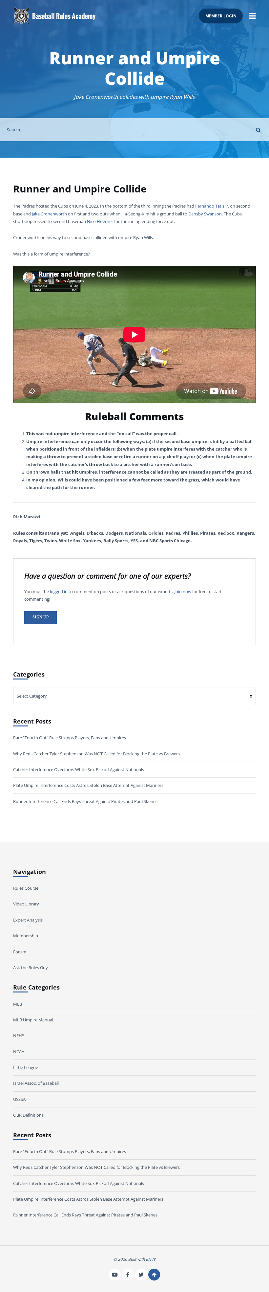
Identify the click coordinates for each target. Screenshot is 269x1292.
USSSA (19, 1099)
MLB (17, 1004)
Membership (25, 936)
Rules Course (25, 888)
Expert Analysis (28, 920)
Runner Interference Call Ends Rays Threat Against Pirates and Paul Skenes (85, 801)
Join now (183, 591)
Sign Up (40, 617)
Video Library (26, 904)
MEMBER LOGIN (221, 15)
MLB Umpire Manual (33, 1020)
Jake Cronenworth (49, 214)
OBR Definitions (28, 1115)
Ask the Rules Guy (30, 968)
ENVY (151, 1259)
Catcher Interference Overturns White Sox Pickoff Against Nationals (78, 769)
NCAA (18, 1052)
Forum (19, 952)
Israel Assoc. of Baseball (36, 1083)
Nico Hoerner (100, 221)
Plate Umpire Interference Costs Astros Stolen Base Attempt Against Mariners (88, 785)
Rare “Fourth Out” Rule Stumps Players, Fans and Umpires (69, 738)
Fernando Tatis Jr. (212, 206)
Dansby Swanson (205, 214)
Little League (25, 1068)
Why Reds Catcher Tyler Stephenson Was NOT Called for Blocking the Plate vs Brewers (96, 754)
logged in (59, 591)
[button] (252, 15)
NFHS (18, 1036)
